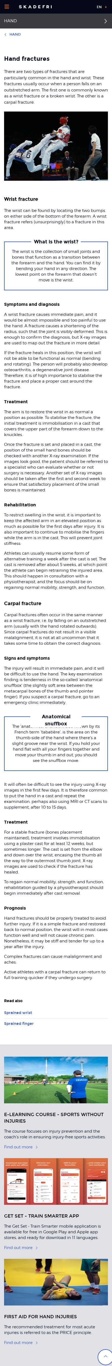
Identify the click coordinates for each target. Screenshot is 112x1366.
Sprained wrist (18, 1013)
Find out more (18, 1147)
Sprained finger (19, 1023)
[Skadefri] (35, 7)
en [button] (99, 7)
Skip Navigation (83, 7)
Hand (10, 20)
